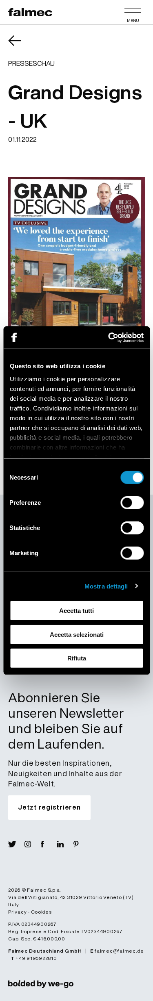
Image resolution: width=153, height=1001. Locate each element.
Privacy (17, 911)
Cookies (41, 911)
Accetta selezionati (77, 634)
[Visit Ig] (32, 844)
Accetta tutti (76, 610)
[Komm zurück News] (20, 46)
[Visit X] (16, 844)
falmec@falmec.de (119, 950)
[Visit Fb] (49, 844)
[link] (40, 984)
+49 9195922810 (36, 958)
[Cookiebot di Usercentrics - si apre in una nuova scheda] (109, 337)
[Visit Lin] (65, 844)
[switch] (132, 502)
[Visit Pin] (81, 844)
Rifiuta (76, 658)
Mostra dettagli (106, 585)
